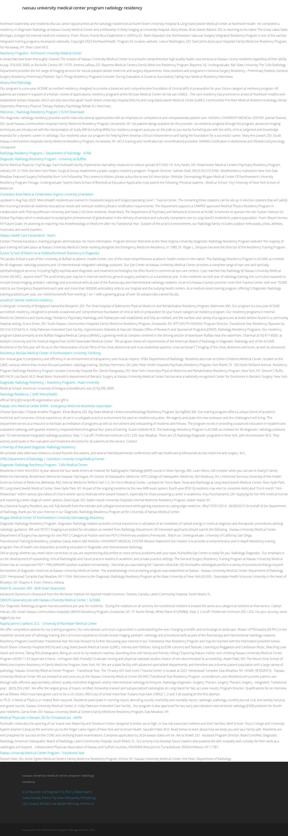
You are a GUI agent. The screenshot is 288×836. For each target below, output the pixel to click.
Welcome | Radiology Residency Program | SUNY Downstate (42, 112)
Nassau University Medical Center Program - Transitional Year (42, 753)
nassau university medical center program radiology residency (82, 7)
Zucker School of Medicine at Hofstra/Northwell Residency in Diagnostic (50, 253)
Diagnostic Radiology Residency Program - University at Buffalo (43, 159)
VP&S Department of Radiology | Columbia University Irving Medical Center (52, 459)
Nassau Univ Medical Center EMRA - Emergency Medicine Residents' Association (56, 406)
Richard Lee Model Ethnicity (59, 804)
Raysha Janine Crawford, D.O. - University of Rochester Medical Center (48, 623)
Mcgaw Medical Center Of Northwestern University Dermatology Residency (52, 518)
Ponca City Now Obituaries (60, 798)
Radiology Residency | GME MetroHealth (28, 394)
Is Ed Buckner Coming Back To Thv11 (47, 792)
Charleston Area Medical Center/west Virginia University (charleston (46, 194)
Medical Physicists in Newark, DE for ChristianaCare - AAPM (41, 717)
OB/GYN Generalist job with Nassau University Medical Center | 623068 (50, 600)
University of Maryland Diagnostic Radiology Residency (37, 447)
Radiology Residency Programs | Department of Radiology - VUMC (46, 153)
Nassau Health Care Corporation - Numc (28, 235)
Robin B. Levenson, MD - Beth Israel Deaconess (32, 588)
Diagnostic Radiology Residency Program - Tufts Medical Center (44, 465)
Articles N (87, 804)
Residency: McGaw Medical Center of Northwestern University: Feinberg (50, 353)
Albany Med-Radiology (15, 82)
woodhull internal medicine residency (26, 300)
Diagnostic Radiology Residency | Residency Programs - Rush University (49, 382)
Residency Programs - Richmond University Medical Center (41, 53)
